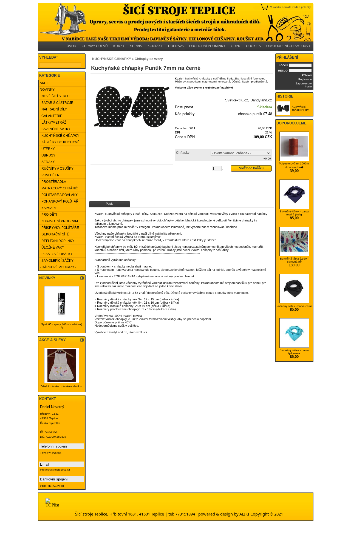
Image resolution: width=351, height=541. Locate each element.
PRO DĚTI (48, 215)
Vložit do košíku (251, 168)
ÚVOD (71, 46)
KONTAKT (155, 46)
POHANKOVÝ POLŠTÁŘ (59, 201)
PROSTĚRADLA (53, 182)
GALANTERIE (51, 116)
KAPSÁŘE (48, 208)
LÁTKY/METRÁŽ (53, 122)
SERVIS (136, 46)
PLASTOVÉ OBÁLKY (56, 254)
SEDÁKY (47, 162)
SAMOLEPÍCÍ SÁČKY (56, 261)
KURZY (118, 46)
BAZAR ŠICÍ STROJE (56, 103)
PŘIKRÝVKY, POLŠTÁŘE (59, 228)
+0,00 (267, 158)
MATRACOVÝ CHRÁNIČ (59, 188)
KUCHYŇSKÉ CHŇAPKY (59, 136)
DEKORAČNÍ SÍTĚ (54, 234)
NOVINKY (47, 90)
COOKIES (253, 46)
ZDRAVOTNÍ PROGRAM (59, 221)
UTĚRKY (47, 149)
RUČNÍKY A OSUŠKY (56, 168)
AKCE (44, 83)
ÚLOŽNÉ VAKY (52, 247)
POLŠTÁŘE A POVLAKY (59, 195)
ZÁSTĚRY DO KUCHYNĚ (60, 142)
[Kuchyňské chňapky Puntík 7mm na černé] (131, 107)
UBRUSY (47, 155)
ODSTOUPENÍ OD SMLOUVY (288, 46)
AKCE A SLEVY (52, 340)
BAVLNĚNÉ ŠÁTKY (55, 129)
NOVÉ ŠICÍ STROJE (56, 96)
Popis (109, 203)
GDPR (235, 46)
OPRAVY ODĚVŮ (95, 46)
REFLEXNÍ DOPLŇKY (57, 241)
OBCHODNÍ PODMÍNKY (207, 46)
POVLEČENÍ (50, 175)
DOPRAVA (176, 46)
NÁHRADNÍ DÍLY (53, 109)
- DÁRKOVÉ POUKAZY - (58, 267)
